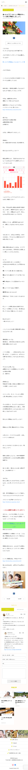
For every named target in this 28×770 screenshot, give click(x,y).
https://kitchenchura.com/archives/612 (12, 109)
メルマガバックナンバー (8, 9)
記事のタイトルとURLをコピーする (14, 43)
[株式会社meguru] (3, 2)
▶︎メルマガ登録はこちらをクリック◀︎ (14, 62)
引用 (24, 614)
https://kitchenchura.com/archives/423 (12, 561)
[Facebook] (15, 765)
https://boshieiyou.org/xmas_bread (11, 502)
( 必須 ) (8, 655)
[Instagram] (13, 765)
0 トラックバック (20, 609)
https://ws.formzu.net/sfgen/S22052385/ (12, 649)
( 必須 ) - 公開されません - (8, 659)
